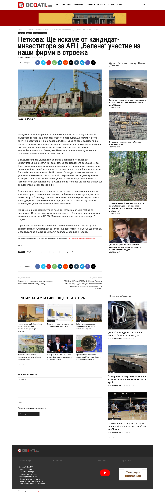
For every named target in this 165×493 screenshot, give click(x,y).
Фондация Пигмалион (28, 476)
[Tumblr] (76, 62)
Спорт (119, 5)
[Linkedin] (59, 62)
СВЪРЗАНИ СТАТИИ (36, 298)
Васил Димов (25, 57)
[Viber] (87, 62)
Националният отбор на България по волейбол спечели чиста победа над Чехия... (127, 426)
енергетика (54, 252)
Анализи (91, 5)
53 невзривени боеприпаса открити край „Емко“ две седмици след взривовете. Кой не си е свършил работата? (126, 207)
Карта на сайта (42, 491)
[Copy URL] (93, 62)
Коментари (79, 5)
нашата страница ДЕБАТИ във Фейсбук (81, 238)
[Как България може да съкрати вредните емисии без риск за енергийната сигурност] (89, 313)
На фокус (29, 33)
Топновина (43, 33)
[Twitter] (43, 62)
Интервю (101, 5)
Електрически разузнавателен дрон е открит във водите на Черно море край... (127, 379)
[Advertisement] (60, 126)
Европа (111, 5)
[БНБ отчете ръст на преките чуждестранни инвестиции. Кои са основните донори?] (31, 344)
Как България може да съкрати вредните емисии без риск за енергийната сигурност (86, 326)
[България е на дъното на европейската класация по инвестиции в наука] (60, 313)
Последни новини (114, 419)
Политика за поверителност (31, 481)
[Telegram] (82, 62)
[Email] (71, 62)
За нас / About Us (26, 467)
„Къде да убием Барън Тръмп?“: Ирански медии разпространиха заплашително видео (125, 247)
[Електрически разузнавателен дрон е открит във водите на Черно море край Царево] (127, 359)
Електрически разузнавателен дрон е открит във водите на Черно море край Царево (127, 102)
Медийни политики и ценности (32, 484)
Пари (110, 328)
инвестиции (65, 252)
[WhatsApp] (54, 62)
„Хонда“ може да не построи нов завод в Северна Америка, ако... (125, 334)
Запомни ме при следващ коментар (33, 408)
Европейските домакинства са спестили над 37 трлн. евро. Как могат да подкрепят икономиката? (88, 357)
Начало (20, 30)
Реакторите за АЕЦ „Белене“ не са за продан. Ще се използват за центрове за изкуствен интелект (59, 357)
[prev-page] (19, 364)
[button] (144, 5)
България (60, 5)
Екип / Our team (25, 469)
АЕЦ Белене (31, 252)
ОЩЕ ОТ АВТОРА (71, 298)
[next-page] (23, 364)
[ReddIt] (65, 62)
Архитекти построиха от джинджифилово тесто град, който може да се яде (35, 282)
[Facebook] (37, 62)
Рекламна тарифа (26, 472)
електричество (43, 252)
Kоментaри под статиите (29, 479)
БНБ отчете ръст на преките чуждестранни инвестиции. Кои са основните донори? (29, 357)
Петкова (75, 252)
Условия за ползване (28, 474)
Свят (69, 5)
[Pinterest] (48, 62)
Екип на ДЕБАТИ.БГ (115, 339)
